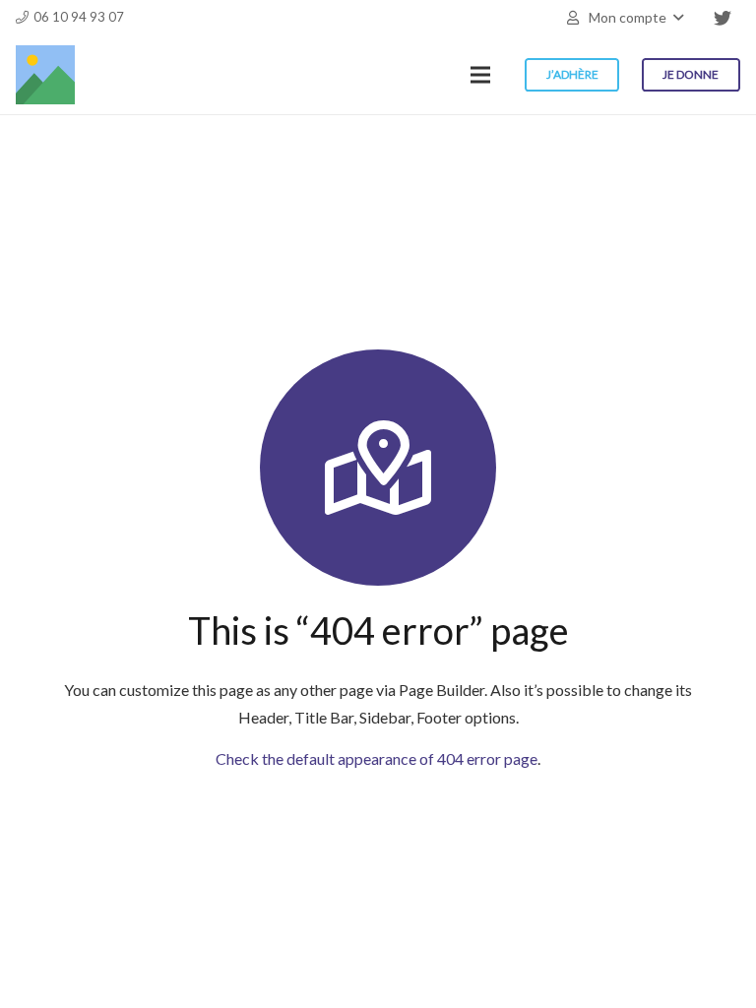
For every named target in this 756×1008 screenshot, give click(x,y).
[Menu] (480, 74)
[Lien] (45, 74)
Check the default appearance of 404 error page (376, 758)
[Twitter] (722, 17)
